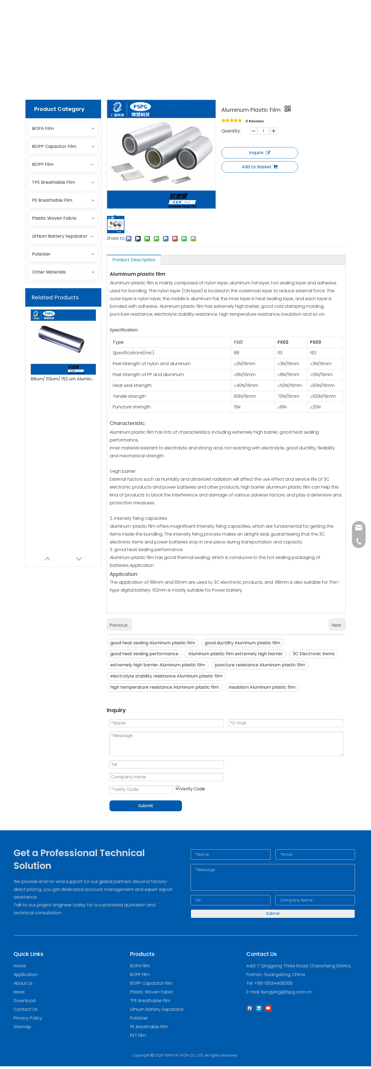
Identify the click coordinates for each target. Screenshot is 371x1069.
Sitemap (22, 1027)
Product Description (133, 260)
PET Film (138, 1035)
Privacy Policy (28, 1018)
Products (106, 15)
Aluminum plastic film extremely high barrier (235, 654)
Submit (145, 806)
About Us (178, 15)
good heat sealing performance (144, 654)
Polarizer (41, 254)
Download (274, 15)
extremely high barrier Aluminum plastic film (157, 665)
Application (141, 15)
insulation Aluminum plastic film (262, 687)
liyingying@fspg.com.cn (286, 992)
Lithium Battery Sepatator (59, 236)
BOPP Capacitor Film (54, 146)
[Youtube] (268, 1008)
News (206, 15)
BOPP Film (43, 164)
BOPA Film (43, 128)
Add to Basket (257, 167)
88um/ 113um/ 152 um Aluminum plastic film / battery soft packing (63, 379)
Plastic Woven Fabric (54, 218)
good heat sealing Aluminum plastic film (152, 643)
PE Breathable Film (52, 200)
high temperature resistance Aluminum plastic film (164, 687)
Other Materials (49, 272)
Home (77, 15)
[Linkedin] (259, 1008)
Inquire (256, 153)
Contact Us (237, 15)
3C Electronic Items (314, 654)
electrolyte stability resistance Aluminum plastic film (166, 676)
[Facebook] (249, 1008)
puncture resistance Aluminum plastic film (260, 665)
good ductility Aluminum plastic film (242, 643)
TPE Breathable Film (53, 182)
